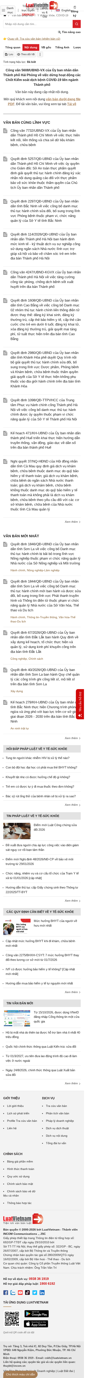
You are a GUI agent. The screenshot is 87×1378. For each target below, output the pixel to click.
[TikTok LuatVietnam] (27, 1293)
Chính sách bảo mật (20, 1183)
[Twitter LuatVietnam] (34, 1293)
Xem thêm (72, 521)
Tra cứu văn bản (56, 1105)
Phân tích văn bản (57, 1113)
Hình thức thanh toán (20, 1169)
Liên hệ (12, 1128)
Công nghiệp (19, 658)
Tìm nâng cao (71, 32)
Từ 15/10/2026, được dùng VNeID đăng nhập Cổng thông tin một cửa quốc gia (56, 1017)
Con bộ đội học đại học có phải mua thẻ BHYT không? (41, 767)
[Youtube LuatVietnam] (20, 1293)
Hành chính (18, 570)
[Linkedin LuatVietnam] (42, 1293)
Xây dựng (17, 691)
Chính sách (36, 658)
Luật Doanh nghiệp (43, 1371)
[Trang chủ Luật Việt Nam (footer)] (42, 1218)
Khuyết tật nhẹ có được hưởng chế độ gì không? (38, 777)
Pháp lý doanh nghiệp (60, 1120)
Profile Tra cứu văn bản (22, 1120)
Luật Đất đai (65, 1371)
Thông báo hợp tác (19, 1203)
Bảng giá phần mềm (20, 1161)
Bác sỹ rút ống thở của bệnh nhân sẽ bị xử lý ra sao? (41, 796)
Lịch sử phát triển (18, 1113)
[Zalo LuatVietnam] (13, 1293)
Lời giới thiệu (15, 1105)
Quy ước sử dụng (18, 1176)
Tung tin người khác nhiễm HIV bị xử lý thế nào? (37, 758)
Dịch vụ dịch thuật (57, 1128)
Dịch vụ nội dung (56, 1135)
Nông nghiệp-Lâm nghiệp (43, 570)
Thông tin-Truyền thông (42, 617)
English (65, 10)
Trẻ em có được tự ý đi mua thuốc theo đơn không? (40, 786)
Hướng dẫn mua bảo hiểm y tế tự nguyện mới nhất (39, 983)
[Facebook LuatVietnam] (5, 1293)
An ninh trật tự (20, 728)
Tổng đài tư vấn (56, 1143)
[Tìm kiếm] (77, 24)
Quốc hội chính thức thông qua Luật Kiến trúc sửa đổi (41, 1046)
